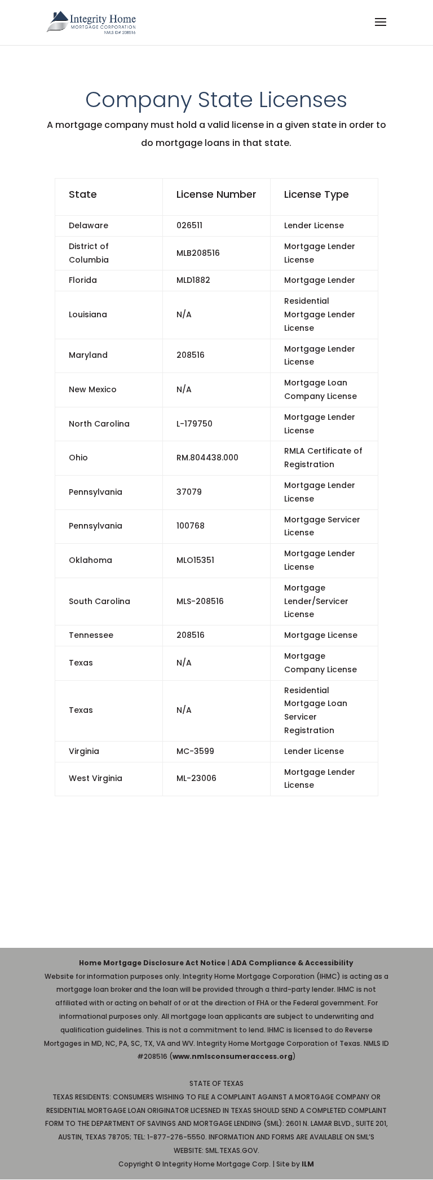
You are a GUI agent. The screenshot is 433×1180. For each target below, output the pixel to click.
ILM (308, 1164)
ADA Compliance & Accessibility (292, 963)
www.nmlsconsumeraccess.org (233, 1056)
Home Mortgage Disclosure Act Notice (152, 963)
